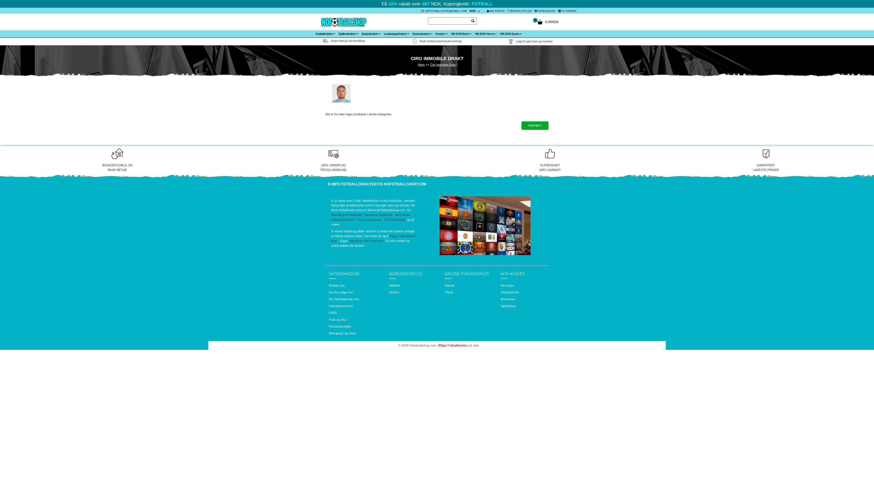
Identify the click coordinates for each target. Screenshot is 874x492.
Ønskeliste (508, 299)
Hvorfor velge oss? (341, 292)
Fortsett (535, 125)
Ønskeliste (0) (521, 11)
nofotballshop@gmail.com (445, 11)
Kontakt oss (337, 285)
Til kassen (568, 11)
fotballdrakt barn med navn (366, 241)
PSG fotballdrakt (395, 219)
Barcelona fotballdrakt (378, 215)
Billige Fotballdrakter (452, 345)
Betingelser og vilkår (342, 333)
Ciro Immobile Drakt (443, 65)
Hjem (421, 65)
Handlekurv (547, 11)
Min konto (497, 11)
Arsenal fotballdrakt (369, 219)
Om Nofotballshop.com (344, 299)
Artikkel (394, 292)
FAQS (333, 313)
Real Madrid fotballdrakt (346, 215)
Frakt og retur (338, 319)
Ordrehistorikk (510, 292)
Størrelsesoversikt (341, 306)
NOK (473, 11)
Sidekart (394, 285)
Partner (450, 285)
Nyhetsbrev (508, 306)
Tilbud (449, 292)
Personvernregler (340, 326)
